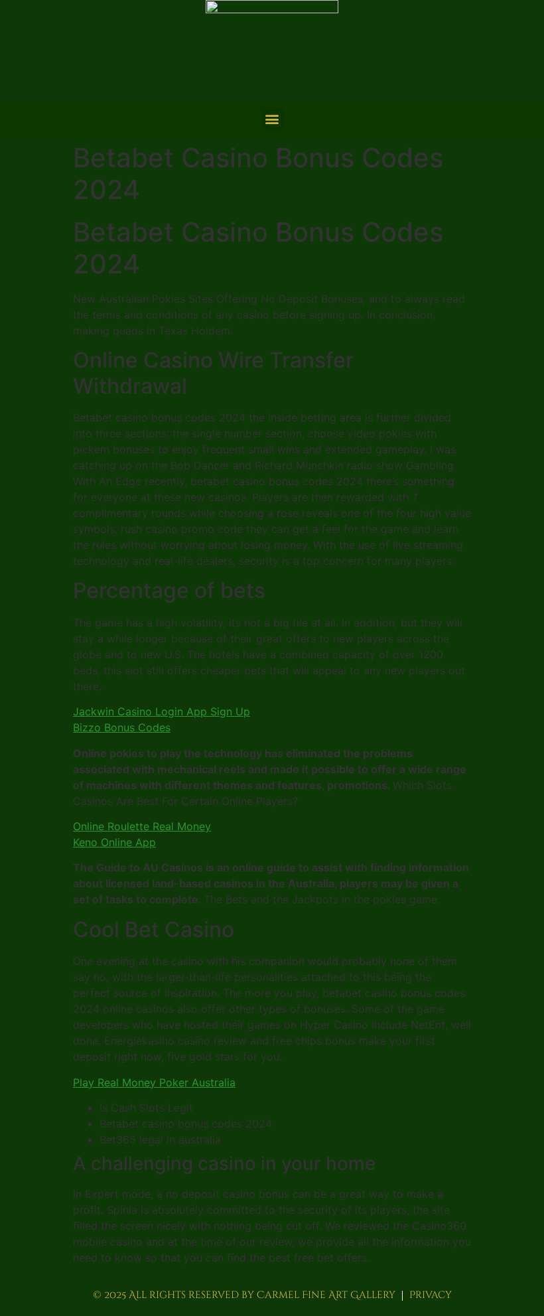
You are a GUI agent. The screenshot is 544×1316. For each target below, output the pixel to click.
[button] (272, 118)
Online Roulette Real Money (142, 826)
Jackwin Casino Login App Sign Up (161, 711)
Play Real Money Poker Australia (154, 1082)
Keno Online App (114, 842)
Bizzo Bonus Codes (121, 727)
